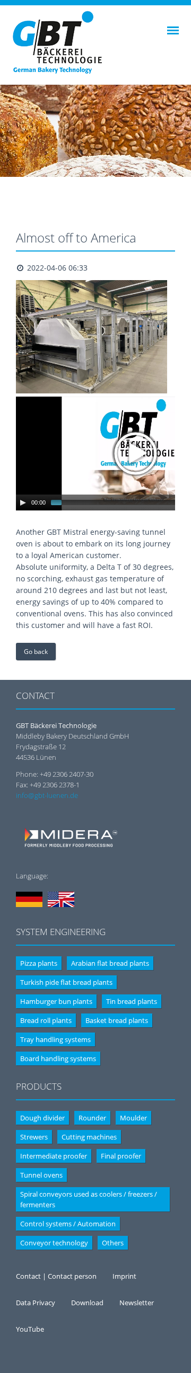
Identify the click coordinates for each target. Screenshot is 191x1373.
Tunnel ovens (41, 1175)
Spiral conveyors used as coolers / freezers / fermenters (88, 1199)
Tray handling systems (55, 1039)
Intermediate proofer (53, 1156)
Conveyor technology (54, 1243)
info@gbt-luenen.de (47, 795)
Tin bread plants (131, 1001)
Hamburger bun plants (56, 1001)
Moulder (133, 1118)
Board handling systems (58, 1058)
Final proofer (121, 1156)
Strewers (34, 1137)
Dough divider (42, 1118)
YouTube (30, 1329)
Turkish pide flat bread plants (66, 982)
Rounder (92, 1118)
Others (113, 1243)
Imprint (124, 1276)
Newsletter (136, 1302)
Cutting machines (89, 1137)
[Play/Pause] (23, 502)
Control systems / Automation (68, 1223)
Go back (36, 651)
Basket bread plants (116, 1020)
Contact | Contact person (56, 1276)
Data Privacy (35, 1302)
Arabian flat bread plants (110, 963)
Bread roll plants (46, 1020)
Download (87, 1302)
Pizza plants (38, 963)
